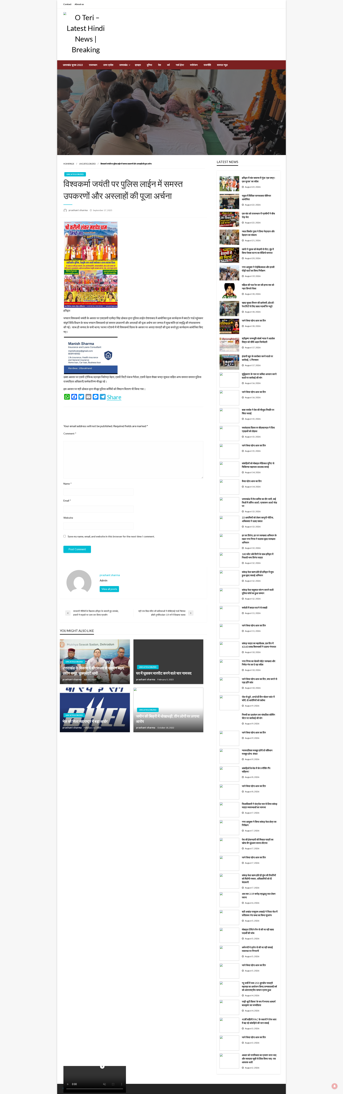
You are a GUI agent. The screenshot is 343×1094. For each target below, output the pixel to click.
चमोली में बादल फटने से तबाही (254, 607)
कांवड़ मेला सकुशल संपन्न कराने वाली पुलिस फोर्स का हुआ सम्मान (258, 591)
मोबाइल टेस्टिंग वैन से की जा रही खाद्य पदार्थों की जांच (258, 931)
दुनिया (149, 65)
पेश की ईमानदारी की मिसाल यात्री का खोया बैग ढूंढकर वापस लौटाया (257, 841)
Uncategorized (87, 164)
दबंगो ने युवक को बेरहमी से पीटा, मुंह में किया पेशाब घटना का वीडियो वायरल (258, 251)
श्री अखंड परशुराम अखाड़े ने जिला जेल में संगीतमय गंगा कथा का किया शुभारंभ (259, 913)
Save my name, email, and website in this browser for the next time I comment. (111, 536)
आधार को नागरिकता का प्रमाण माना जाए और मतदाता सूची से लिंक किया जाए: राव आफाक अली (259, 1058)
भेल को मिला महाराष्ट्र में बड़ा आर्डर (85, 721)
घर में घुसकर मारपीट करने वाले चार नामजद (164, 673)
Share (114, 397)
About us (79, 4)
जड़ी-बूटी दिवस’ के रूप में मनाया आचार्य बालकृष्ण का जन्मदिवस (258, 1003)
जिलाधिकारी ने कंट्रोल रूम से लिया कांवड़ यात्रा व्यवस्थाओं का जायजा (259, 805)
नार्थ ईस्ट (180, 65)
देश (159, 65)
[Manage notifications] (334, 1086)
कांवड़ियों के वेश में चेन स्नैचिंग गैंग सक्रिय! (256, 770)
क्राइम (138, 65)
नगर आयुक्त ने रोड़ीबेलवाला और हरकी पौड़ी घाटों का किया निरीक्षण (258, 268)
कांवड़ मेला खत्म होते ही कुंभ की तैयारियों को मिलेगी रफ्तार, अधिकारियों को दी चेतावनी (259, 879)
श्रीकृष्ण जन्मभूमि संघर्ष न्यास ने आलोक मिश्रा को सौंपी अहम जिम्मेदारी (258, 340)
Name (67, 483)
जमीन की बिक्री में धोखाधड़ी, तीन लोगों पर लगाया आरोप (167, 718)
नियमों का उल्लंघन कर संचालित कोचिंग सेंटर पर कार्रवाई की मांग (258, 716)
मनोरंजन (194, 65)
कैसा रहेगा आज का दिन (252, 481)
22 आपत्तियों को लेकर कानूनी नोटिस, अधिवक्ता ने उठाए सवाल (258, 519)
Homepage (68, 164)
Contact (67, 4)
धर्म (168, 65)
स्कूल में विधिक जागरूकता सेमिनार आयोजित (256, 197)
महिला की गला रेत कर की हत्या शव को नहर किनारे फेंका (258, 286)
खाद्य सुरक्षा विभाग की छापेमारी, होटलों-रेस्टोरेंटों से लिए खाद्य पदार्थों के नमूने (258, 304)
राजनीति (207, 65)
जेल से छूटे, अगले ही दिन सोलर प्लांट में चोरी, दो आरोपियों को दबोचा (258, 698)
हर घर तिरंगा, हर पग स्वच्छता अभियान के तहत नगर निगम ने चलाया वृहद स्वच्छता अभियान (259, 539)
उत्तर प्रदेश (108, 65)
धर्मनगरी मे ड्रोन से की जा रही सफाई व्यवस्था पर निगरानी (257, 949)
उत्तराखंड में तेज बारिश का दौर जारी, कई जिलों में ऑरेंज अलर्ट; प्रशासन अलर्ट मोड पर (259, 502)
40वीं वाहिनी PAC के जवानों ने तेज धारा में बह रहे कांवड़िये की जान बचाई (259, 1021)
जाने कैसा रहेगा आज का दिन (254, 320)
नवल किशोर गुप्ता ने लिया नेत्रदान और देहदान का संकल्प (258, 233)
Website (68, 517)
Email (67, 500)
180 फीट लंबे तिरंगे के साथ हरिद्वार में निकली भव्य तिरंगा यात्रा (257, 556)
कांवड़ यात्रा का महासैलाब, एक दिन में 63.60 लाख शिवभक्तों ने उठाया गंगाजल (259, 645)
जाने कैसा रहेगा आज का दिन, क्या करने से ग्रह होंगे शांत (259, 680)
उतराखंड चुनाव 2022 (73, 65)
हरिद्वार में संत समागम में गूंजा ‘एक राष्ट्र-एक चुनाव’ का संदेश (258, 179)
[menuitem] (73, 64)
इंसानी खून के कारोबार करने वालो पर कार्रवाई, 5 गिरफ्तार (257, 358)
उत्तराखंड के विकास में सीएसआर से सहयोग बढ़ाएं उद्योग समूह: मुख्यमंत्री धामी (93, 670)
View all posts (109, 589)
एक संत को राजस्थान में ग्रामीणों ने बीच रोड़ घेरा (258, 215)
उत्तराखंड (123, 65)
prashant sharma (78, 210)
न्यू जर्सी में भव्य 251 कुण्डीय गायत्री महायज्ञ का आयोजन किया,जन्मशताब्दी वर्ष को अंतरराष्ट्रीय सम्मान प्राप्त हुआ (259, 986)
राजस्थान (93, 65)
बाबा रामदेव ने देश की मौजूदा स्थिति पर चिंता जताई (258, 411)
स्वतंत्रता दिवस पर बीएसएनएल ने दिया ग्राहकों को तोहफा (258, 429)
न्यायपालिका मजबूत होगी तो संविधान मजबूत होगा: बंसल (257, 752)
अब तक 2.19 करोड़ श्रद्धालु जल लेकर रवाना (258, 895)
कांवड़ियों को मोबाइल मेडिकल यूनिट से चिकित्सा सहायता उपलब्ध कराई (258, 465)
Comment (69, 433)
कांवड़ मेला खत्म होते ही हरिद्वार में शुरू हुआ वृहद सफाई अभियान (258, 573)
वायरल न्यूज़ (222, 65)
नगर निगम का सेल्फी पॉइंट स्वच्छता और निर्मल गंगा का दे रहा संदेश (258, 663)
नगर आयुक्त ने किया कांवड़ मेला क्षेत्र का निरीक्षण (259, 823)
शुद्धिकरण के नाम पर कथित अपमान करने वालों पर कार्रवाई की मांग (259, 376)
